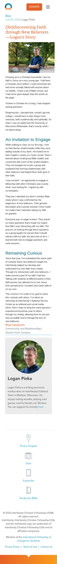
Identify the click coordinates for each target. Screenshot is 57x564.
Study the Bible (28, 498)
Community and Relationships (23, 328)
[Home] (8, 7)
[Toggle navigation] (48, 7)
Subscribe (28, 481)
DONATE (34, 7)
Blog (8, 16)
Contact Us (46, 547)
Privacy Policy (12, 547)
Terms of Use (30, 547)
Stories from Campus (18, 332)
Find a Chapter (28, 446)
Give (28, 463)
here (40, 407)
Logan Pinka (20, 379)
